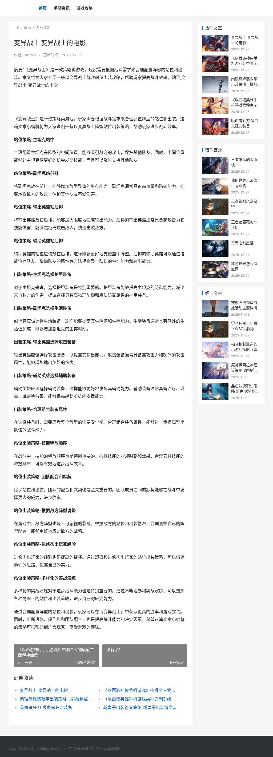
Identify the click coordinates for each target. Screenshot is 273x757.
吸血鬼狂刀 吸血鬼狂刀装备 (46, 707)
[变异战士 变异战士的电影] (215, 38)
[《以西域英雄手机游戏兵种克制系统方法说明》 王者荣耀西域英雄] (215, 100)
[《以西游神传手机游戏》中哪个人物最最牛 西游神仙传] (215, 59)
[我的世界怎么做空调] (215, 264)
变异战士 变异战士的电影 (44, 690)
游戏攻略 (85, 8)
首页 (43, 8)
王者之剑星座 (242, 242)
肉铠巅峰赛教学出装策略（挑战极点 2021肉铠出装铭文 (57, 698)
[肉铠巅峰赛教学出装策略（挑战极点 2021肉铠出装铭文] (215, 79)
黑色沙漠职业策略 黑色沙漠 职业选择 (245, 390)
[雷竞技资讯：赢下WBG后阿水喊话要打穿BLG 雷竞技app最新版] (215, 324)
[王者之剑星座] (215, 243)
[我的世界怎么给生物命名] (215, 181)
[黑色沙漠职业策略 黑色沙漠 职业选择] (215, 386)
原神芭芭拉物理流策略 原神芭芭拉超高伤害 (244, 370)
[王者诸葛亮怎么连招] (215, 222)
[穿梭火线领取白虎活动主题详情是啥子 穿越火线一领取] (215, 303)
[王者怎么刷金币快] (215, 160)
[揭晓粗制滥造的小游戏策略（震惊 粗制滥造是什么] (215, 345)
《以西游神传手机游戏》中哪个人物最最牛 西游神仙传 (140, 690)
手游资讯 (62, 8)
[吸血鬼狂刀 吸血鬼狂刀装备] (215, 121)
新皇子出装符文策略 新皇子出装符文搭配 (140, 707)
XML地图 (113, 749)
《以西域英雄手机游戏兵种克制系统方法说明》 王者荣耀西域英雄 (140, 698)
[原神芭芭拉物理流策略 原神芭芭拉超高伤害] (215, 365)
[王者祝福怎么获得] (215, 202)
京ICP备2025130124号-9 (87, 749)
